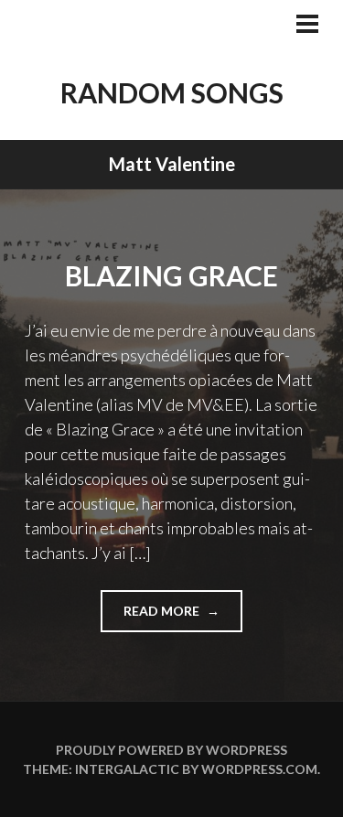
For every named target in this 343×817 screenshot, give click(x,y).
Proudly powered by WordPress (171, 750)
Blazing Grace (171, 275)
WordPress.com (259, 769)
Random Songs (172, 92)
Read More (182, 617)
